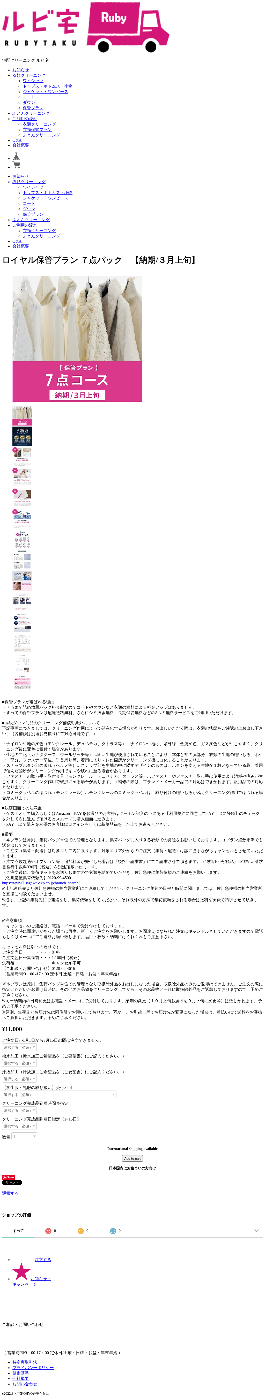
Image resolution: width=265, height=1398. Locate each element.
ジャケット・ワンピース (45, 91)
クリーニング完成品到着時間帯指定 (35, 1103)
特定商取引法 (24, 1362)
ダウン (29, 102)
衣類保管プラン (37, 129)
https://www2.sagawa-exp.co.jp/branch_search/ (40, 883)
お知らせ (20, 70)
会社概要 (20, 145)
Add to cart (132, 1158)
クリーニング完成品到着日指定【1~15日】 (41, 1119)
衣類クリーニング (29, 75)
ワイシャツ (33, 81)
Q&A (17, 140)
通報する (10, 1193)
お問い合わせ (24, 1384)
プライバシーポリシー (33, 1367)
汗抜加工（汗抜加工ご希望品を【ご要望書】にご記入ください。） (64, 1072)
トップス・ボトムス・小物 (47, 86)
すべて (18, 1231)
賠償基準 (20, 1373)
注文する (43, 1259)
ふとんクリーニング (31, 113)
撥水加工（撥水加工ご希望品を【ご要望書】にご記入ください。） (64, 1056)
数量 (6, 1137)
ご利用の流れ (24, 119)
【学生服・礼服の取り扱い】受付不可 (37, 1087)
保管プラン (33, 108)
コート (29, 97)
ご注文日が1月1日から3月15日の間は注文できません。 (53, 1040)
